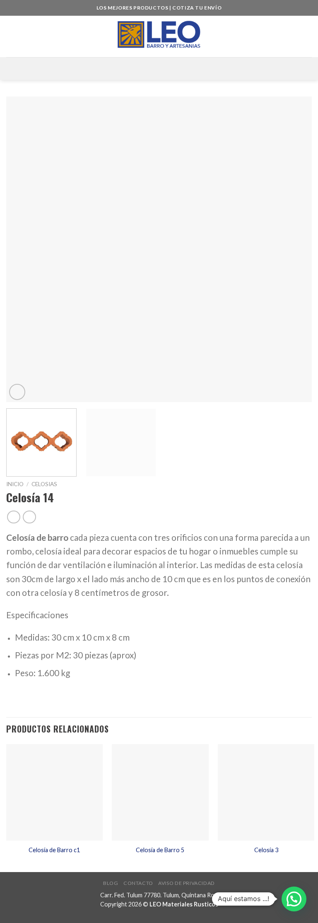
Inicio (15, 484)
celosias (44, 484)
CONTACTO (138, 883)
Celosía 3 (266, 849)
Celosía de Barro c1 (54, 849)
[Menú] (159, 68)
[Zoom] (17, 392)
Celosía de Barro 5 (160, 849)
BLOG (110, 883)
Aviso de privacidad (186, 883)
